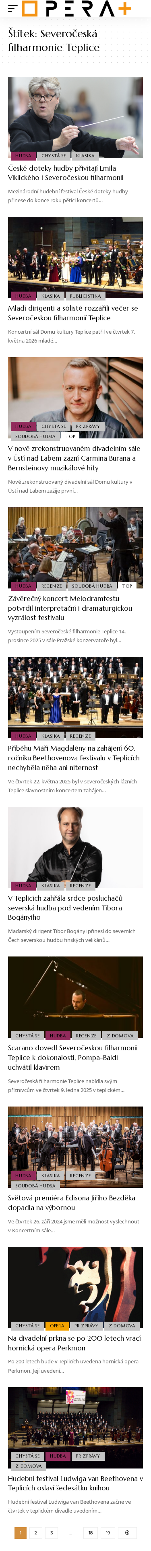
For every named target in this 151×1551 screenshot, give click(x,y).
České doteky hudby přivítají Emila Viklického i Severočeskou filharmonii (66, 173)
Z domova (120, 1036)
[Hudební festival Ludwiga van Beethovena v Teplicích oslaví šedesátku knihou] (75, 1427)
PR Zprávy (88, 426)
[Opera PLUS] (76, 8)
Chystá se (53, 156)
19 (108, 1533)
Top (70, 436)
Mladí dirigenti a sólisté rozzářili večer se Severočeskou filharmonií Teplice (73, 313)
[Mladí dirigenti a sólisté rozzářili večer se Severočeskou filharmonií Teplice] (75, 257)
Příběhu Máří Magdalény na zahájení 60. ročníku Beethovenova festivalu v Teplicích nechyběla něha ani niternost (74, 758)
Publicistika (85, 296)
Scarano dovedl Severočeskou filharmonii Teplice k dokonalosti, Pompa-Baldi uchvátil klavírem (73, 1057)
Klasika (85, 156)
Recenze (51, 586)
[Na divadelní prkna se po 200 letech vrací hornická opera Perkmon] (75, 1287)
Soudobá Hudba (35, 436)
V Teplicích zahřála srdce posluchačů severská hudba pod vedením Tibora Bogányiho (65, 908)
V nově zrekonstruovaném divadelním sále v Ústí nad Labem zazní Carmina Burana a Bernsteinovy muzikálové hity (74, 458)
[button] (15, 8)
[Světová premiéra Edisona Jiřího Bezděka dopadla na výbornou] (75, 1147)
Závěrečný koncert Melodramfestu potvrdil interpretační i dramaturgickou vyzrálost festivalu (70, 608)
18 (91, 1533)
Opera (57, 1326)
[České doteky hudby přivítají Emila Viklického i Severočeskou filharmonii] (75, 117)
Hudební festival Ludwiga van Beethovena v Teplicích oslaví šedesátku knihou (75, 1483)
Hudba (23, 156)
